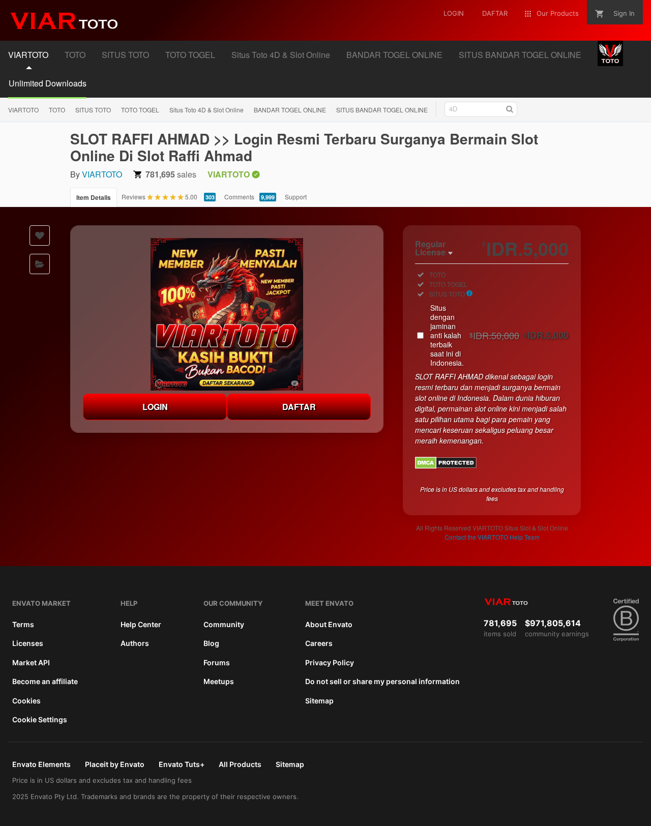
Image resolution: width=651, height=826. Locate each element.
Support (296, 196)
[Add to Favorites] (39, 235)
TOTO (57, 109)
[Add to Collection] (39, 264)
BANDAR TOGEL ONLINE (290, 109)
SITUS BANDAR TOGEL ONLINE (382, 109)
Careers (319, 643)
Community (223, 624)
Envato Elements (41, 764)
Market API (31, 662)
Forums (216, 662)
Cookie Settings (39, 719)
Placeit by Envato (114, 764)
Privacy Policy (329, 662)
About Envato (328, 624)
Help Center (141, 624)
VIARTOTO (23, 109)
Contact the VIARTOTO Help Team (492, 537)
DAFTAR (299, 406)
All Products (240, 764)
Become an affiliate (45, 681)
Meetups (218, 681)
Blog (211, 643)
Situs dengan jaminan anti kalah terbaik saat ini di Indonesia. (499, 335)
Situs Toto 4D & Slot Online (206, 109)
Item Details (93, 197)
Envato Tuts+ (181, 764)
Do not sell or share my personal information (382, 681)
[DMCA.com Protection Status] (446, 466)
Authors (135, 643)
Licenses (27, 643)
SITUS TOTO (93, 109)
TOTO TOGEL (140, 109)
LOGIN (155, 406)
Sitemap (319, 700)
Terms (23, 624)
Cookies (26, 700)
